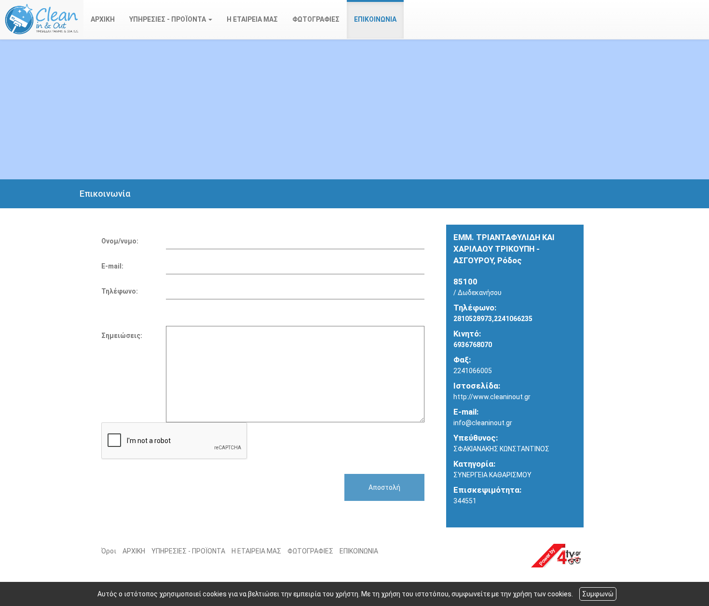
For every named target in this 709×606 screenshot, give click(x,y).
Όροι (108, 551)
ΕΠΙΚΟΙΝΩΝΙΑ (375, 19)
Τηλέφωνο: (119, 291)
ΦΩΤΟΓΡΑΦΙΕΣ (316, 19)
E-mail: (112, 266)
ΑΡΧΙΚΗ (103, 19)
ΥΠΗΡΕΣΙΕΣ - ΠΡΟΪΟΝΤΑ (188, 551)
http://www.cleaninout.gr (492, 397)
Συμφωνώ (598, 594)
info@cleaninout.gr (482, 423)
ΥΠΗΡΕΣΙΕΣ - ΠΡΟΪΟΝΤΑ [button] (168, 19)
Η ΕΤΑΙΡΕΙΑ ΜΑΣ (252, 19)
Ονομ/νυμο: (119, 241)
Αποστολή (384, 487)
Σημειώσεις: (121, 335)
